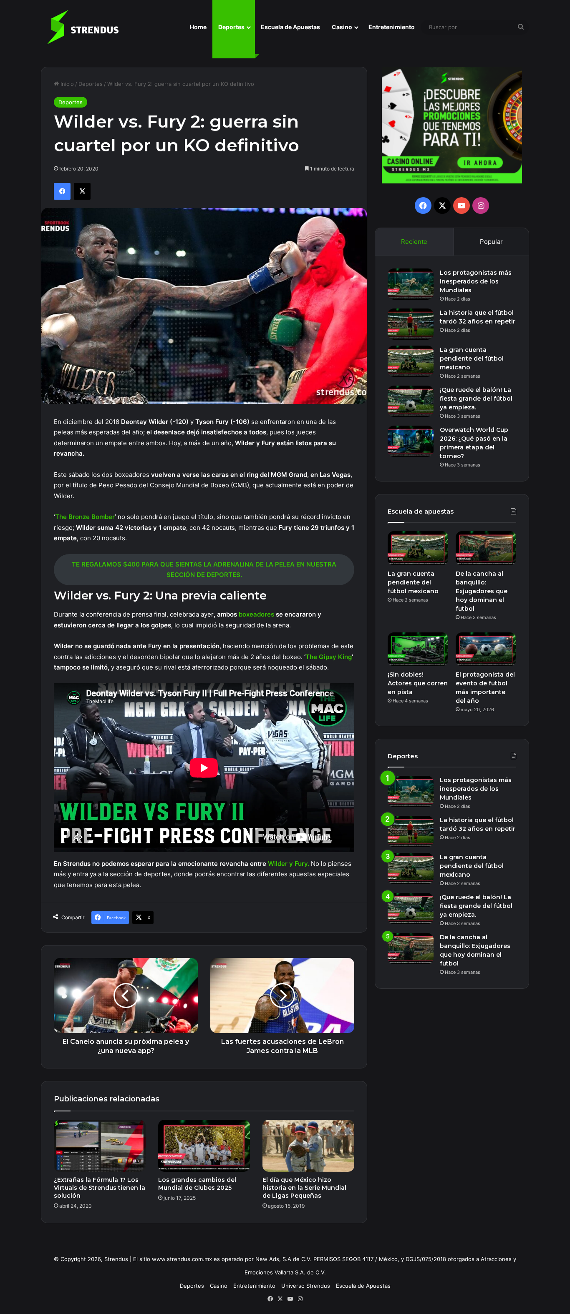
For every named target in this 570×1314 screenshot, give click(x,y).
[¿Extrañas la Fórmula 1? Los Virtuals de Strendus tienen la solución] (100, 1145)
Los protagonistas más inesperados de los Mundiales (476, 281)
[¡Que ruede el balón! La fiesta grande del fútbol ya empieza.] (411, 401)
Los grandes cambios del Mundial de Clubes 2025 (197, 1183)
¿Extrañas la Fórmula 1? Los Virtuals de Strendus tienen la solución (99, 1187)
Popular (491, 242)
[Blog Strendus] (82, 27)
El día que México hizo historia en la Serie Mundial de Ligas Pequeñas (304, 1187)
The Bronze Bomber (85, 517)
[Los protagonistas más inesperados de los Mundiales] (411, 284)
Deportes (231, 26)
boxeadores (257, 614)
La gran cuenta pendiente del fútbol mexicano (472, 358)
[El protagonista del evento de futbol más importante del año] (486, 649)
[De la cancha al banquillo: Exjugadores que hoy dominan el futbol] (486, 548)
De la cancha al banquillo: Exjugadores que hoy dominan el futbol (481, 591)
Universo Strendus (305, 1285)
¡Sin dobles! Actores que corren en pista (418, 683)
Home (198, 26)
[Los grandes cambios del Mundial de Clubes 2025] (204, 1145)
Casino (342, 26)
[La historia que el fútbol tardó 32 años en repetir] (411, 324)
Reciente (414, 242)
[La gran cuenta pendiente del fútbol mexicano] (411, 361)
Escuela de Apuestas (290, 26)
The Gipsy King (328, 657)
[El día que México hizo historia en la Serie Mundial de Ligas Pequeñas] (308, 1145)
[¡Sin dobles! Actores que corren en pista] (418, 649)
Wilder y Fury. (288, 864)
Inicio (66, 83)
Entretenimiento (391, 26)
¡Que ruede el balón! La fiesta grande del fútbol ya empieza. (476, 398)
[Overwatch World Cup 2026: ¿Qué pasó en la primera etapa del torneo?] (411, 441)
